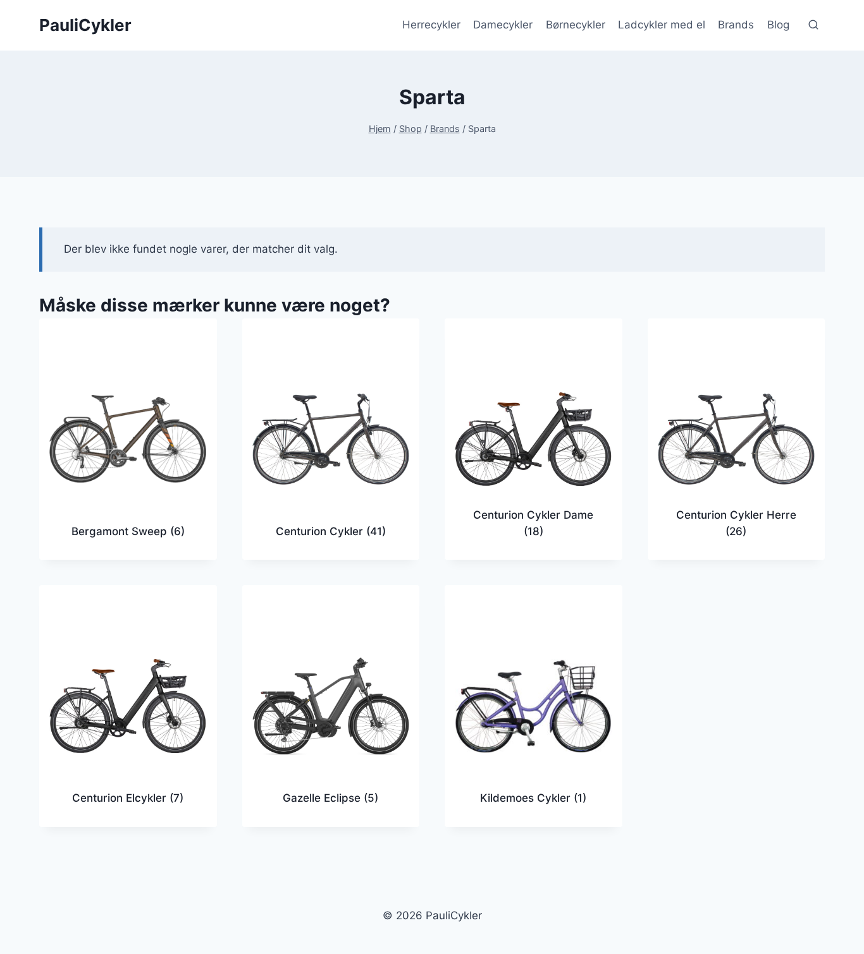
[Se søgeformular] (813, 25)
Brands (736, 24)
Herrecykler (431, 24)
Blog (778, 24)
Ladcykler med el (661, 24)
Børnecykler (575, 24)
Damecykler (503, 24)
